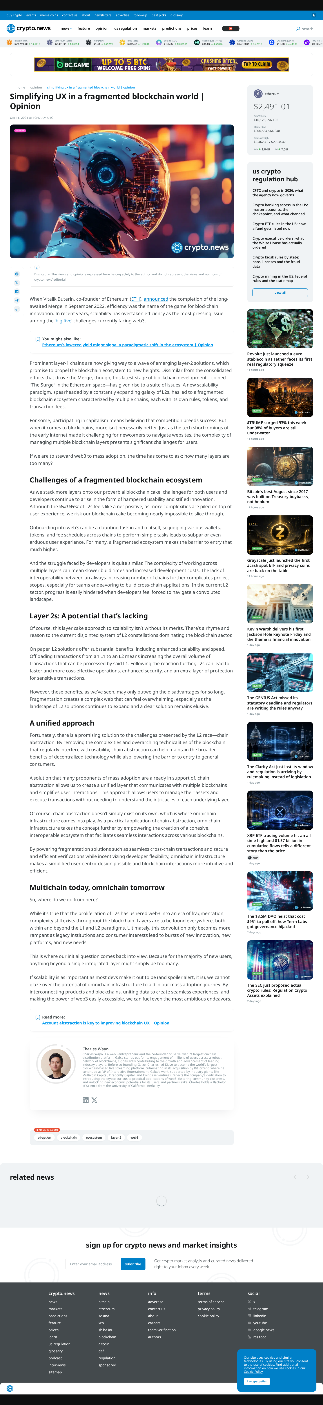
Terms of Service (211, 1301)
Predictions (171, 28)
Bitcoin (104, 1301)
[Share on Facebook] (17, 274)
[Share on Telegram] (17, 300)
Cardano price (245, 42)
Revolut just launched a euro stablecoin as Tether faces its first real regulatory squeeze (279, 359)
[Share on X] (17, 283)
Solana (103, 1315)
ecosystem (94, 1137)
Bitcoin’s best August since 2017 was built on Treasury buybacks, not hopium (278, 496)
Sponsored (107, 1365)
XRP (253, 857)
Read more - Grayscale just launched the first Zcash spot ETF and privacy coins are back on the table (280, 535)
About (86, 15)
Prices (192, 28)
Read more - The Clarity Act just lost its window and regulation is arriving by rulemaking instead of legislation (280, 741)
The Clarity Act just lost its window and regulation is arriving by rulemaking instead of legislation (280, 772)
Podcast (55, 1358)
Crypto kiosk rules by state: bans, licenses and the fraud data (276, 262)
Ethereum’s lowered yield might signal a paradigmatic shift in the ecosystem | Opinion (127, 344)
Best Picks (159, 15)
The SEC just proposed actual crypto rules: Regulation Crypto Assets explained (277, 990)
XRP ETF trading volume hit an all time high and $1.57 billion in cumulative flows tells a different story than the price (279, 843)
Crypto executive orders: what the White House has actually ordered (278, 243)
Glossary (177, 15)
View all (280, 293)
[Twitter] (94, 1100)
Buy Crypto (14, 15)
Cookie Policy (208, 1315)
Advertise (122, 15)
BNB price (135, 42)
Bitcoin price (23, 42)
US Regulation (125, 28)
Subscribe (133, 1264)
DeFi (101, 1351)
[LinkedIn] (85, 1100)
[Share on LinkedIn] (17, 291)
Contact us (69, 15)
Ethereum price (63, 42)
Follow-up (140, 15)
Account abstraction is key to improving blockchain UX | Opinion (105, 1023)
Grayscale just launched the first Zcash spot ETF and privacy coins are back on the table (278, 565)
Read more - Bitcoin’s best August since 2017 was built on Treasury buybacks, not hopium (280, 466)
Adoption (44, 1137)
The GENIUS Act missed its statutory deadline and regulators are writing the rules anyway (279, 703)
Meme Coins (49, 15)
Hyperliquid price (208, 42)
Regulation (107, 1358)
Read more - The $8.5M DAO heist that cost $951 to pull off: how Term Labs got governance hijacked (280, 891)
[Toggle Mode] (314, 15)
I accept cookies (257, 1381)
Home (20, 87)
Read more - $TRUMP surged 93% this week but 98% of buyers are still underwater (280, 397)
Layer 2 (116, 1137)
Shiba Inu (105, 1329)
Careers (154, 1322)
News (65, 28)
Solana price (171, 42)
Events (31, 15)
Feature (84, 28)
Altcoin (103, 1344)
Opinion (102, 28)
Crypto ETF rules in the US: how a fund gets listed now (279, 226)
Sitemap (55, 1372)
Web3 (135, 1137)
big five (63, 321)
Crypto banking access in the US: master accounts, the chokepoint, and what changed (280, 209)
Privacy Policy (209, 1308)
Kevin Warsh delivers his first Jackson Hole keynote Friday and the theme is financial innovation (279, 634)
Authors (154, 1337)
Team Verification (162, 1329)
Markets (149, 28)
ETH (135, 299)
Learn (207, 28)
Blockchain (68, 1137)
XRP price (99, 42)
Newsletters (102, 15)
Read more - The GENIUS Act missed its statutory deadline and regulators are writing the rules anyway (280, 672)
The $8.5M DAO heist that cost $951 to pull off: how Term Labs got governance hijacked (277, 921)
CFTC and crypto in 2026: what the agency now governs (277, 192)
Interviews (57, 1365)
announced (156, 299)
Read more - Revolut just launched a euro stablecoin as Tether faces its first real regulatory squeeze (280, 328)
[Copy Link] (17, 309)
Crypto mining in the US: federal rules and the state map (279, 278)
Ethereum (272, 94)
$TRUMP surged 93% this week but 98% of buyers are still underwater (277, 427)
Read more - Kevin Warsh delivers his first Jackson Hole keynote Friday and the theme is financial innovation (280, 603)
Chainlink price (283, 42)
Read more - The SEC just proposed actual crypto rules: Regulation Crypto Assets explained (280, 960)
